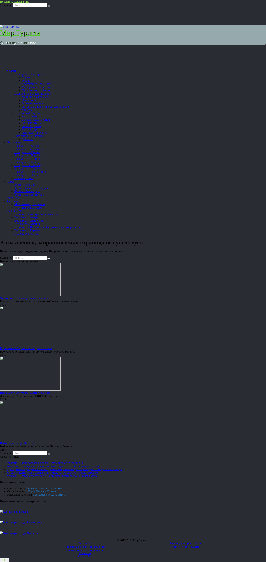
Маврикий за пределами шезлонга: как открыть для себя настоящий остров (53, 466)
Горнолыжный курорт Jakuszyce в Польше (26, 348)
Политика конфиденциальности (85, 546)
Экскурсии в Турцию (27, 168)
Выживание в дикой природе (32, 93)
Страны (26, 77)
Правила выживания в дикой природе (45, 106)
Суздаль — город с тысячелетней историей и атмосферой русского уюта (52, 475)
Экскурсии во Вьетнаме (29, 148)
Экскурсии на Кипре (27, 158)
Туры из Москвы (24, 184)
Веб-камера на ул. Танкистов (44, 488)
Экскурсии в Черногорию (30, 171)
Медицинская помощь (35, 96)
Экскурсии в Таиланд (27, 165)
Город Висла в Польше (42, 491)
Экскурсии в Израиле (27, 155)
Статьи (11, 70)
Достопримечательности (37, 83)
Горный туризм (31, 126)
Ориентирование (32, 103)
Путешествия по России (37, 90)
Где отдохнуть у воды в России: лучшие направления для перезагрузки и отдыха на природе (64, 469)
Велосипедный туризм (36, 119)
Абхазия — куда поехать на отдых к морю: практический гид (45, 462)
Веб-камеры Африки (27, 223)
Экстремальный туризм (29, 135)
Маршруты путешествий (37, 87)
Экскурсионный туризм (29, 74)
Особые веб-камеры (26, 233)
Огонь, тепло (30, 100)
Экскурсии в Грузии (27, 152)
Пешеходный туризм (34, 132)
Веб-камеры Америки (27, 217)
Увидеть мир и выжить (185, 546)
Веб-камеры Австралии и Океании (36, 214)
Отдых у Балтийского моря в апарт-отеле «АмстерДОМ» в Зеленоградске (52, 472)
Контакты (13, 197)
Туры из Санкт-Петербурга (31, 188)
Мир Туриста (20, 33)
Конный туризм (31, 129)
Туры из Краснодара (27, 191)
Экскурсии (14, 142)
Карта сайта (85, 556)
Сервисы (12, 201)
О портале (85, 543)
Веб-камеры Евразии (27, 230)
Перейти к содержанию (14, 1)
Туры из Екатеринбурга (29, 194)
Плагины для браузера (28, 207)
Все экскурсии (23, 178)
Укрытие (27, 109)
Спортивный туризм (27, 113)
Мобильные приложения (29, 204)
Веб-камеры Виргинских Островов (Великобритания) (47, 227)
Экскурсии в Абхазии (27, 145)
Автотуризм (29, 116)
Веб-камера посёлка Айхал (49, 494)
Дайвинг (27, 139)
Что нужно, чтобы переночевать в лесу (24, 298)
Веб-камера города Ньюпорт (17, 443)
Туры (10, 181)
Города (26, 80)
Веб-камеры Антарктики (29, 220)
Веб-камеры (14, 210)
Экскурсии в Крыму (27, 162)
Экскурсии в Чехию (26, 175)
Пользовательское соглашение (85, 550)
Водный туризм (31, 122)
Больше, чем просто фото (185, 543)
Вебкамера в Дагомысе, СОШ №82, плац (25, 392)
